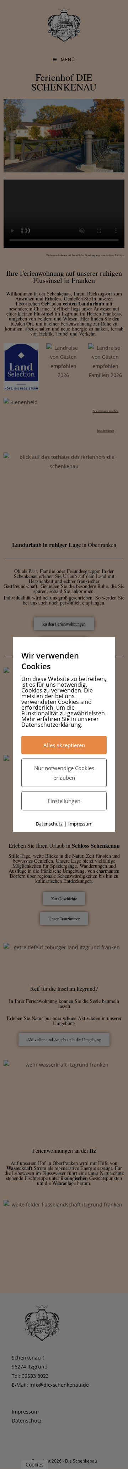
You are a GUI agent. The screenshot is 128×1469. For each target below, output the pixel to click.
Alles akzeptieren (64, 745)
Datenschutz (49, 824)
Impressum (80, 824)
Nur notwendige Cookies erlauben (64, 772)
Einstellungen (64, 800)
